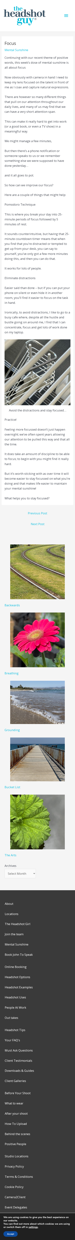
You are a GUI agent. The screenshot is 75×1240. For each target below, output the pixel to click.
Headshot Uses (15, 997)
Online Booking (16, 967)
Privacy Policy (14, 1166)
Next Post (37, 524)
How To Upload (16, 1124)
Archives (10, 866)
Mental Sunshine (16, 50)
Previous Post (37, 513)
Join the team (14, 934)
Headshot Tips (15, 1030)
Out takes (11, 1018)
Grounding (12, 730)
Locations (11, 914)
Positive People (15, 1144)
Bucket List (12, 787)
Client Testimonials (18, 1060)
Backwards (12, 605)
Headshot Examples (19, 987)
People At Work (15, 1007)
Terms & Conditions (19, 1176)
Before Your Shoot (18, 1093)
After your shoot (16, 1113)
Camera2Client (15, 1197)
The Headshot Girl (17, 924)
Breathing (12, 673)
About (9, 904)
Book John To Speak (19, 954)
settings (33, 1227)
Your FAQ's (12, 1040)
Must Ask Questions (19, 1050)
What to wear (14, 1103)
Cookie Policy (14, 1187)
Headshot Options (17, 977)
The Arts (10, 855)
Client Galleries (15, 1081)
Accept (10, 1234)
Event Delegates (16, 1207)
